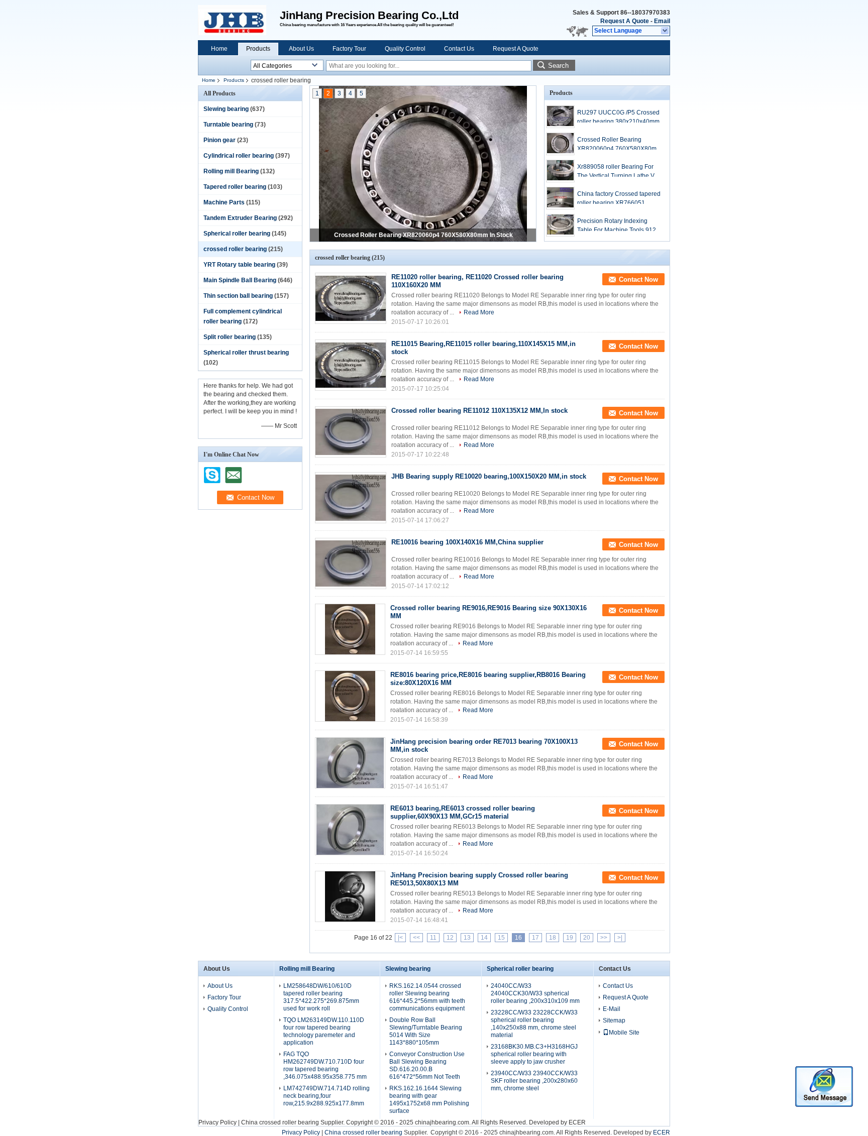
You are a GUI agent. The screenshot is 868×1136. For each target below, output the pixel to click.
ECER (577, 1122)
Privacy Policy (217, 1122)
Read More (479, 312)
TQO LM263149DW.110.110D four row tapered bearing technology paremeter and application (323, 1031)
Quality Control (405, 48)
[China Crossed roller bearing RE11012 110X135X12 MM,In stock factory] (350, 432)
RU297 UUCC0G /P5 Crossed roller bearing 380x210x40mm (618, 117)
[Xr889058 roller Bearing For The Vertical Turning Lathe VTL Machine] (560, 171)
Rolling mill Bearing (231, 171)
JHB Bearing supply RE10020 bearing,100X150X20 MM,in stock (488, 476)
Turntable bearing (228, 124)
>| (619, 937)
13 (467, 937)
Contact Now (638, 279)
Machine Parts (224, 202)
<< (416, 937)
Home (219, 48)
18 (552, 937)
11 (433, 937)
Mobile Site (624, 1032)
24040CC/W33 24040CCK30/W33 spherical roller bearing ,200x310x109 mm (535, 993)
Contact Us (459, 48)
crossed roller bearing (235, 249)
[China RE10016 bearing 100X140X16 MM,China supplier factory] (350, 563)
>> (603, 937)
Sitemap (614, 1020)
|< (400, 937)
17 (535, 937)
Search (558, 65)
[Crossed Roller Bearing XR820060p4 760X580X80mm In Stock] (423, 164)
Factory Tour (349, 48)
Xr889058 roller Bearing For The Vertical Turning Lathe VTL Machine (619, 171)
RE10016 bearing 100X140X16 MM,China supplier (467, 542)
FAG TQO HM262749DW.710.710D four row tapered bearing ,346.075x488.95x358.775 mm (325, 1065)
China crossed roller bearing (280, 1122)
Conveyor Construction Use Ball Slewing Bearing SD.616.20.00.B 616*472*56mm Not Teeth (427, 1065)
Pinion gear (219, 140)
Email (662, 21)
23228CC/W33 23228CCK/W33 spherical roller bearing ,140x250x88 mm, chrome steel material (534, 1024)
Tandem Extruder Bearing (240, 217)
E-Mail (611, 1008)
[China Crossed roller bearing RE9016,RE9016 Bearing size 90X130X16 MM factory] (350, 629)
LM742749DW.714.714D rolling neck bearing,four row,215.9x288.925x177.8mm (326, 1096)
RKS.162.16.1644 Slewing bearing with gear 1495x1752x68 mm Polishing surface (429, 1099)
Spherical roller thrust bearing (246, 352)
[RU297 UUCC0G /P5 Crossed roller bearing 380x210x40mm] (560, 116)
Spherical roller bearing (236, 233)
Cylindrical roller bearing (238, 155)
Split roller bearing (229, 336)
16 (518, 937)
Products (258, 48)
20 (586, 937)
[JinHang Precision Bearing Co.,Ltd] (665, 31)
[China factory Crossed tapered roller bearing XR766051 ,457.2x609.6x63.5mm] (560, 198)
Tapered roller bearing (234, 186)
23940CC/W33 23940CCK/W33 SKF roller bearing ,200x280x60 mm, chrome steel (534, 1081)
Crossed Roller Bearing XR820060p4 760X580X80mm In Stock (423, 235)
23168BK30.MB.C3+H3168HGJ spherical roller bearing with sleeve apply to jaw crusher (534, 1054)
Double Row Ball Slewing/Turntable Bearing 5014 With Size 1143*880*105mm (425, 1031)
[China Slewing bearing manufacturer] (239, 20)
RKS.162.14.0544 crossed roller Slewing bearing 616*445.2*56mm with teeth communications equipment (427, 997)
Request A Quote (624, 21)
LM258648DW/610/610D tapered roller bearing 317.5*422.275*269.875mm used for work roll (321, 997)
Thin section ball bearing (238, 295)
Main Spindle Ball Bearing (239, 280)
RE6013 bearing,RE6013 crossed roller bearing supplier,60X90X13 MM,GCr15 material (462, 812)
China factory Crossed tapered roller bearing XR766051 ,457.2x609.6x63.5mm (619, 198)
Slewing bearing (226, 108)
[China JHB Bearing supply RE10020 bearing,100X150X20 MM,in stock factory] (350, 497)
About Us (301, 48)
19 (569, 937)
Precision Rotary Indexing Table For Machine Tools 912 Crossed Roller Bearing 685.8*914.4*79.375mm (616, 226)
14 (484, 937)
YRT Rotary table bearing (239, 264)
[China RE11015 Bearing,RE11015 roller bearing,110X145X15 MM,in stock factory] (350, 365)
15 (501, 937)
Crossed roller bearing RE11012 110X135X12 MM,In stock (479, 410)
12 (450, 937)
